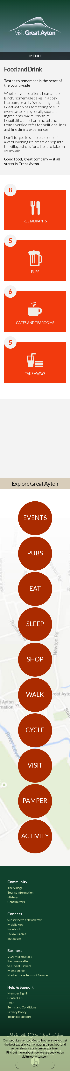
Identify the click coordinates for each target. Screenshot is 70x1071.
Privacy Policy (16, 1012)
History (12, 897)
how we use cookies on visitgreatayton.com (43, 1054)
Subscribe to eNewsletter (24, 920)
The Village (15, 888)
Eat (35, 588)
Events (35, 517)
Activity (35, 836)
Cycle (35, 730)
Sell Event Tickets (19, 966)
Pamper (35, 800)
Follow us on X (16, 934)
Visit (35, 765)
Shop (35, 659)
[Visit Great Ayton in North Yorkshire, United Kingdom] (35, 26)
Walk (35, 694)
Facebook (14, 929)
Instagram (14, 938)
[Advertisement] (35, 438)
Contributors (16, 902)
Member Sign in (17, 993)
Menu (35, 56)
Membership (16, 970)
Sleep (35, 623)
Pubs (35, 553)
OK (35, 1065)
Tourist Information (20, 892)
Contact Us (15, 998)
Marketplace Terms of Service (27, 975)
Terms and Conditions (21, 1007)
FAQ (10, 1002)
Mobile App (15, 924)
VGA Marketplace (19, 956)
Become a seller (17, 961)
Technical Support (19, 1016)
